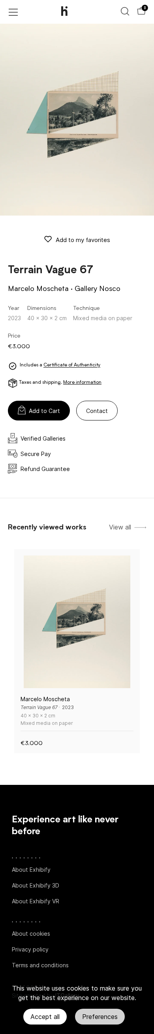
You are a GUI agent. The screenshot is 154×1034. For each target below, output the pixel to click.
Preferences (100, 1017)
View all (120, 527)
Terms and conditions (40, 965)
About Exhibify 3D (35, 885)
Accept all (45, 1017)
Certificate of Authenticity (71, 365)
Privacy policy (30, 949)
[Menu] (13, 12)
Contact (97, 410)
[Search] (125, 11)
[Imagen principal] (77, 120)
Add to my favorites (83, 240)
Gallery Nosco (97, 289)
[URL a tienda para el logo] (71, 12)
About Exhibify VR (35, 901)
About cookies (31, 933)
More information (82, 382)
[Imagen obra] (77, 621)
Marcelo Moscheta (38, 289)
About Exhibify (31, 869)
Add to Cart (44, 410)
